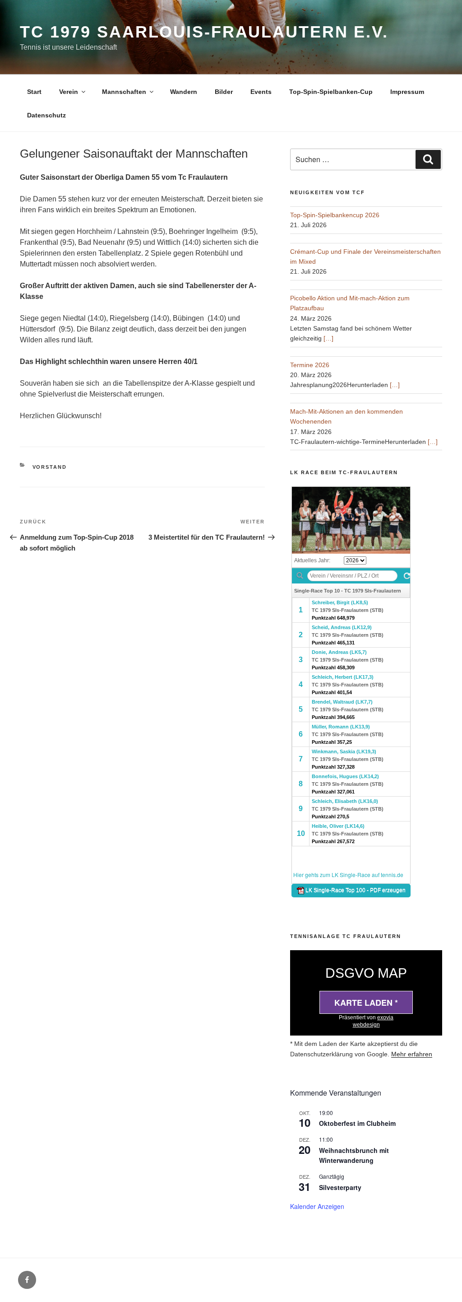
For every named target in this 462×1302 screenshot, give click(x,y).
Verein (68, 91)
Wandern (183, 91)
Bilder (224, 91)
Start (34, 91)
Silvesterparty (340, 1187)
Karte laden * (366, 1002)
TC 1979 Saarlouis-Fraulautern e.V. (204, 32)
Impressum (407, 91)
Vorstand (49, 467)
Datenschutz (46, 115)
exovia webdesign (373, 1021)
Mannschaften (124, 91)
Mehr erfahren (411, 1054)
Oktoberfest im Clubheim (357, 1123)
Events (261, 91)
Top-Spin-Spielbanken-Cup (331, 91)
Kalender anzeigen (317, 1206)
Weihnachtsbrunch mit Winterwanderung (354, 1155)
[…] (328, 338)
